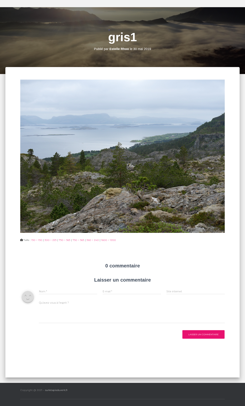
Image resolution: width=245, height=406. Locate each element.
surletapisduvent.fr (56, 390)
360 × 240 (92, 240)
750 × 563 (64, 240)
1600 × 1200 (108, 240)
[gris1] (122, 156)
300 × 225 (50, 240)
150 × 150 (36, 240)
